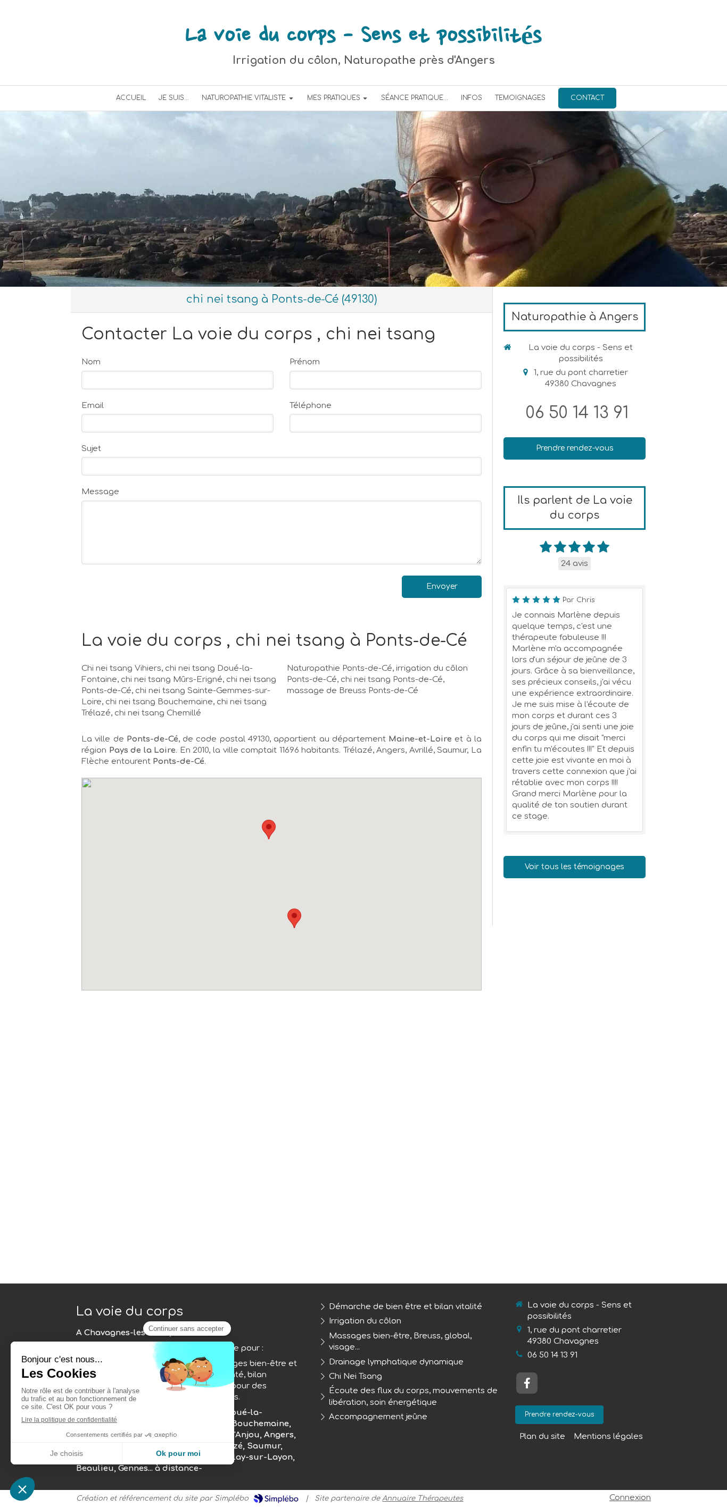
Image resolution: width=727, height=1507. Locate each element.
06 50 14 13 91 (577, 413)
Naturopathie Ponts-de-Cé (339, 668)
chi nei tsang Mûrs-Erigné (171, 679)
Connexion (630, 1497)
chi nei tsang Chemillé (157, 713)
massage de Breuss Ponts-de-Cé (352, 690)
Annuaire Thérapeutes (422, 1498)
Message (100, 491)
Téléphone (311, 405)
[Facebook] (527, 1383)
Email (92, 405)
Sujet (91, 448)
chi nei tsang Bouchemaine (159, 701)
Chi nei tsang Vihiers (121, 668)
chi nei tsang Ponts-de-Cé (392, 679)
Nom (91, 362)
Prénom (305, 362)
